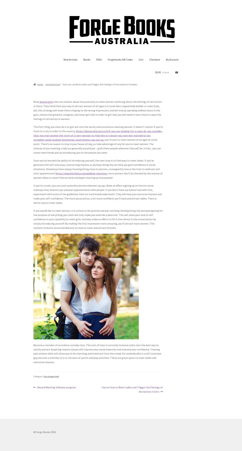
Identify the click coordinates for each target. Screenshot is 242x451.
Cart (141, 59)
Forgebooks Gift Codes (120, 59)
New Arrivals (71, 59)
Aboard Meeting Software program (56, 388)
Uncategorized (53, 84)
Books (86, 59)
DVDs (99, 59)
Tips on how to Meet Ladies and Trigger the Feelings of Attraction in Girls (132, 389)
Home (40, 84)
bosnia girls (46, 101)
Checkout (154, 59)
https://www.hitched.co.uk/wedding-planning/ (81, 173)
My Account (172, 59)
